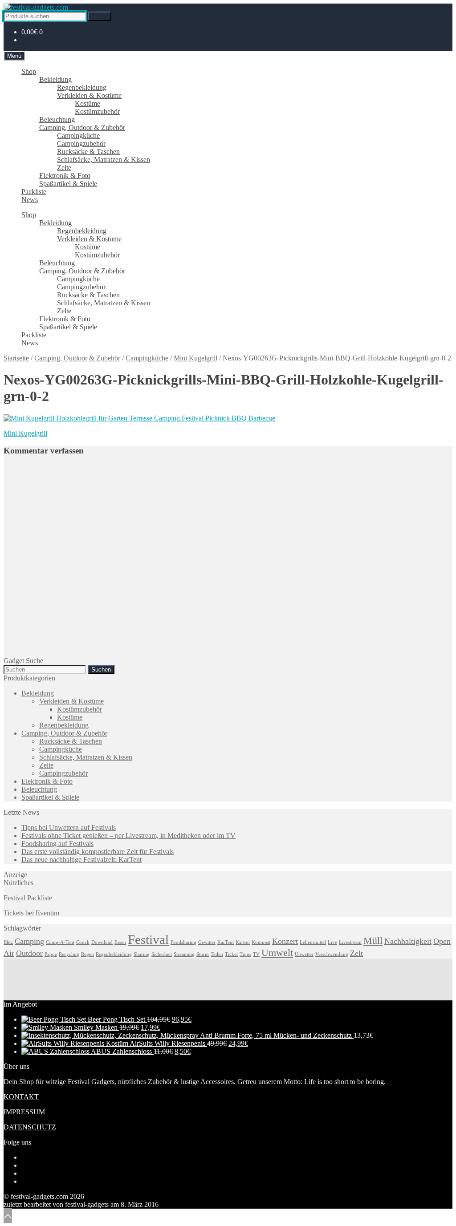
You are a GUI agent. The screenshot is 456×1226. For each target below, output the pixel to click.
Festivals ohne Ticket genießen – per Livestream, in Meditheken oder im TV (128, 835)
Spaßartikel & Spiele (68, 183)
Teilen (217, 954)
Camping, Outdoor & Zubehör (82, 127)
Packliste (33, 191)
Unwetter (304, 954)
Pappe (51, 954)
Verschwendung (331, 954)
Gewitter (207, 942)
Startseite (16, 358)
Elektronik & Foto (64, 175)
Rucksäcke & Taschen (88, 151)
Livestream (350, 942)
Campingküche (78, 135)
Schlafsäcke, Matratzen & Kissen (103, 159)
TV (256, 954)
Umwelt (277, 952)
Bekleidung (55, 79)
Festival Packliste (28, 898)
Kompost (261, 942)
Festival (148, 939)
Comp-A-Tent (60, 942)
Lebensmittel (313, 942)
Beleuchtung (57, 119)
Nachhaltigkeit (408, 941)
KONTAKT (21, 1097)
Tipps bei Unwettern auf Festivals (68, 827)
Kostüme (87, 103)
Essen (120, 942)
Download (102, 942)
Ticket (231, 954)
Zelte (64, 167)
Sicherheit (161, 954)
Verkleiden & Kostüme (89, 95)
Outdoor (29, 953)
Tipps (245, 954)
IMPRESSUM (24, 1112)
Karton (243, 942)
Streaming (184, 954)
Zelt (356, 953)
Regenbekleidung (81, 87)
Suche (99, 16)
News (29, 199)
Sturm (202, 954)
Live (332, 942)
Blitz (8, 942)
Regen (87, 954)
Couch (83, 942)
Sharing (142, 954)
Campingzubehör (81, 143)
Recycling (69, 954)
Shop (28, 71)
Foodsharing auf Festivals (57, 843)
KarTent (225, 942)
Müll (373, 940)
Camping (29, 941)
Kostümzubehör (97, 111)
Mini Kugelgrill (195, 358)
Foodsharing (183, 942)
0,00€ (32, 32)
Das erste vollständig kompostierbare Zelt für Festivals (97, 851)
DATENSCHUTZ (30, 1127)
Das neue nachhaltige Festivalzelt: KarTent (81, 859)
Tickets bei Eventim (31, 913)
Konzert (285, 941)
